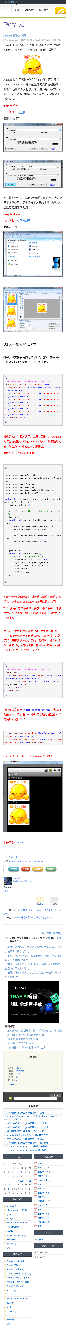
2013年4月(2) (44, 1163)
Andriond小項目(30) (16, 1260)
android (12, 861)
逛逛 (58, 938)
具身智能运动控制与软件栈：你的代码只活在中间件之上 (36, 1030)
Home (16, 10)
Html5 (11, 1239)
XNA (10, 1218)
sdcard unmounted (17, 1235)
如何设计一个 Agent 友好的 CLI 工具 (26, 1047)
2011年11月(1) (44, 1209)
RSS (60, 10)
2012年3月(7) (44, 1196)
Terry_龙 (13, 24)
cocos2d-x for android (18, 1222)
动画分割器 (23, 220)
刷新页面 (46, 933)
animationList (24, 861)
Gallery (43, 10)
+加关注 (7, 890)
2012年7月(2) (44, 1184)
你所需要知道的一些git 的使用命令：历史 (25, 1112)
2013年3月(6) (44, 1167)
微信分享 (51, 869)
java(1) (10, 1315)
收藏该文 (38, 869)
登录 (48, 938)
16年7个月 (19, 1070)
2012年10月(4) (44, 1175)
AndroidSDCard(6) (15, 1286)
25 (15, 1079)
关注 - (27, 881)
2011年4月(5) (44, 1222)
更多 (40, 1226)
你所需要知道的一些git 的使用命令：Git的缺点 (28, 1127)
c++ (10, 1230)
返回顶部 (58, 933)
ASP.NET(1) (12, 1290)
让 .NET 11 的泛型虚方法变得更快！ (26, 1034)
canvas (11, 1243)
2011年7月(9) (44, 1213)
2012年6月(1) (44, 1188)
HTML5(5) (11, 1311)
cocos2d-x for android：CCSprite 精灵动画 (26, 1150)
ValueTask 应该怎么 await (20, 1043)
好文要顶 (14, 869)
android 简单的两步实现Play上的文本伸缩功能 (28, 1134)
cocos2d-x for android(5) (18, 1298)
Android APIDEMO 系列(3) (19, 1273)
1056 (16, 1076)
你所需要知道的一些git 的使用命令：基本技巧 (27, 1142)
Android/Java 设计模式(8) (18, 1277)
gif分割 (21, 112)
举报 (59, 39)
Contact (29, 10)
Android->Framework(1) (18, 1281)
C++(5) (10, 1294)
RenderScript (14, 1226)
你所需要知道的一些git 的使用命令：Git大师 (27, 1123)
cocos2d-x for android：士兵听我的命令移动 (27, 1146)
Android (13, 856)
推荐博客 (18, 1073)
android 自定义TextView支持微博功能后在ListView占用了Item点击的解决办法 (31, 1118)
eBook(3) (11, 1302)
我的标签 (17, 1199)
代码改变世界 (10, 2)
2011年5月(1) (44, 1217)
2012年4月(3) (44, 1192)
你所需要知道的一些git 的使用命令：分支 (25, 1138)
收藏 (54, 39)
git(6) (9, 1306)
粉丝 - (18, 881)
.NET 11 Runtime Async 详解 (22, 1038)
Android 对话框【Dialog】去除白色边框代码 (33, 917)
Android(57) (12, 1265)
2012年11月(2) (44, 1171)
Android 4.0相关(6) (15, 1269)
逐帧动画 (38, 861)
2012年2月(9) (44, 1201)
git (9, 1214)
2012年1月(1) (44, 1205)
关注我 (26, 869)
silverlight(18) (13, 1319)
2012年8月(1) (44, 1180)
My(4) (40, 1239)
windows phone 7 (17, 1210)
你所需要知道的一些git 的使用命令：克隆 (25, 1131)
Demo (20, 842)
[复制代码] (6, 378)
